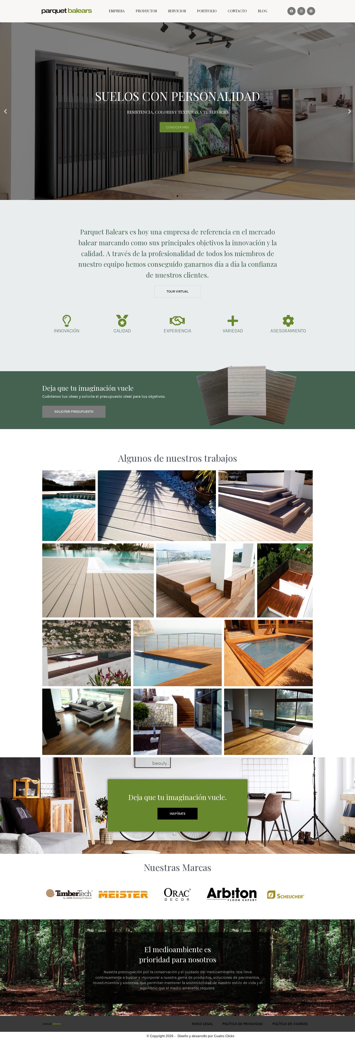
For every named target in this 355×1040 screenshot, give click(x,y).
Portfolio (207, 11)
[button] (173, 196)
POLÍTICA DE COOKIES (290, 1024)
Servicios (177, 11)
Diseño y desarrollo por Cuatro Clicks (206, 1036)
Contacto (237, 11)
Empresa (117, 11)
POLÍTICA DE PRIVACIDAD (242, 1024)
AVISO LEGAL (202, 1024)
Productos (146, 11)
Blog (262, 11)
